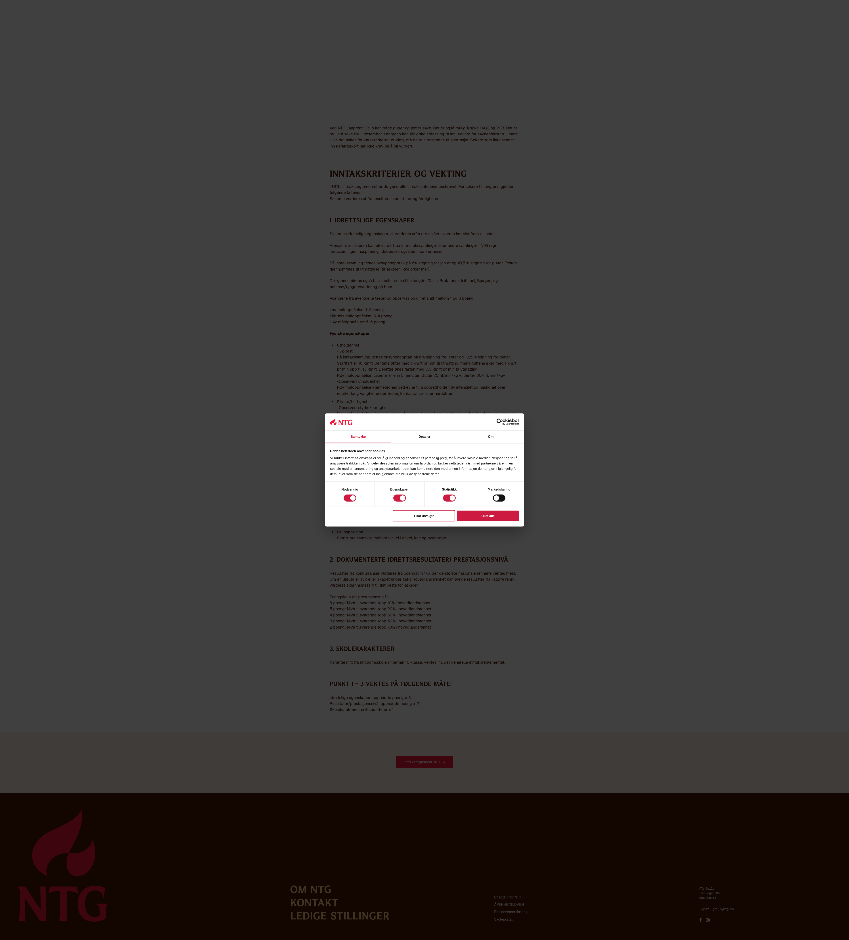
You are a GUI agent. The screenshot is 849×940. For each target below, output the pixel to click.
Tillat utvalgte (423, 515)
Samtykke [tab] (358, 436)
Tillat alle (488, 515)
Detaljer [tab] (425, 436)
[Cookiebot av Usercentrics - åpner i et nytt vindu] (499, 422)
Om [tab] (490, 436)
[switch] (399, 498)
